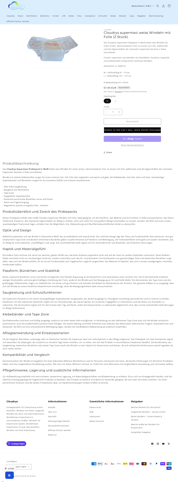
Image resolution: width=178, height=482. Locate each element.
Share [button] (109, 152)
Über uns (52, 412)
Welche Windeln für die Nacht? (145, 407)
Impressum (95, 416)
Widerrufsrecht (97, 421)
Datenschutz (95, 407)
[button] (158, 6)
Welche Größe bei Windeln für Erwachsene (145, 426)
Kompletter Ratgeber (141, 432)
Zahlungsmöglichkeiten (59, 421)
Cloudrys (16, 476)
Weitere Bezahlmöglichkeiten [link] (132, 145)
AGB (91, 412)
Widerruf (52, 435)
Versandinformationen (58, 425)
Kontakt (51, 407)
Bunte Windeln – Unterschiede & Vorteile (146, 418)
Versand (118, 91)
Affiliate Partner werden (59, 430)
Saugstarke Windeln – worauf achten (148, 412)
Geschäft (52, 416)
